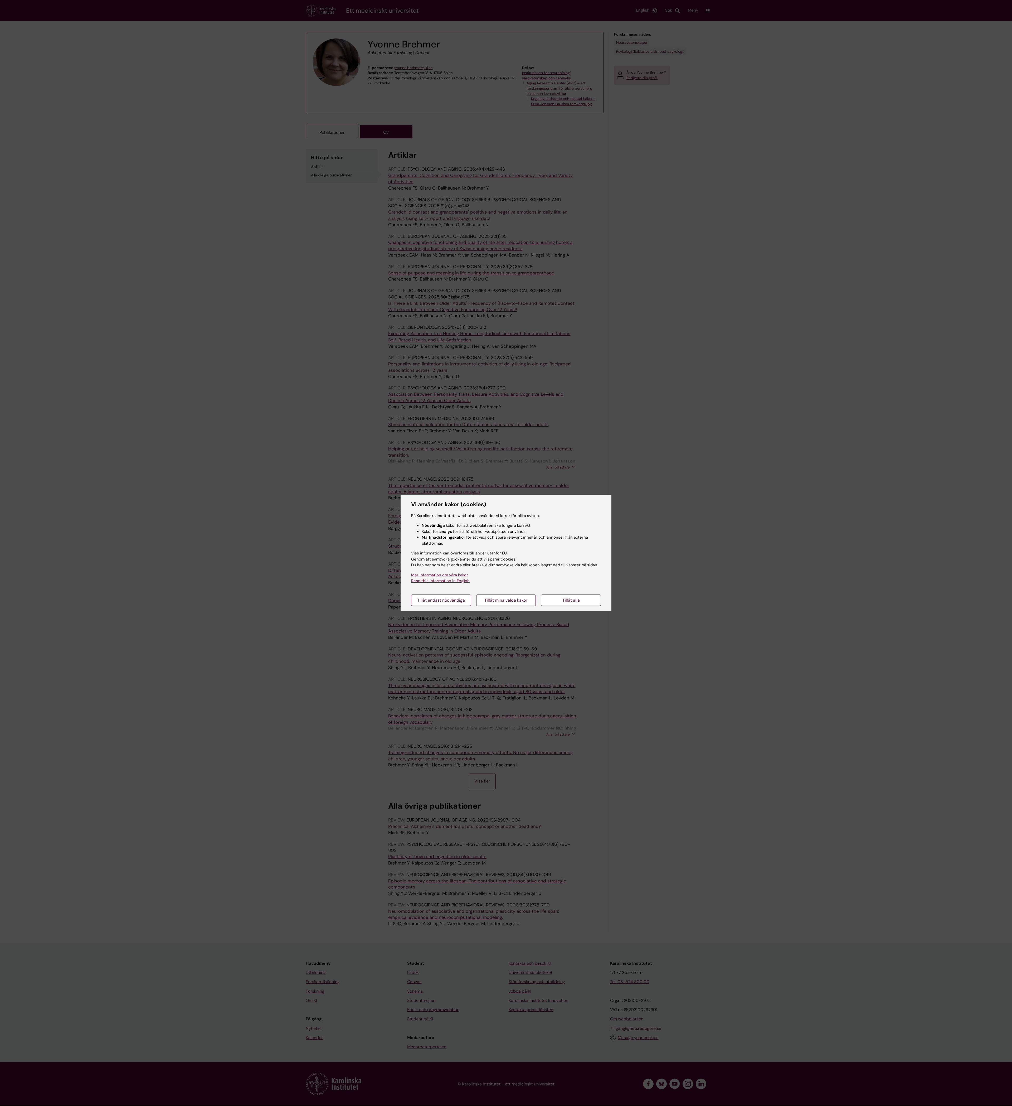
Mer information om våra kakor (439, 575)
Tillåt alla (571, 600)
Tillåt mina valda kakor (505, 600)
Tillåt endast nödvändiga (441, 600)
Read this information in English (440, 580)
